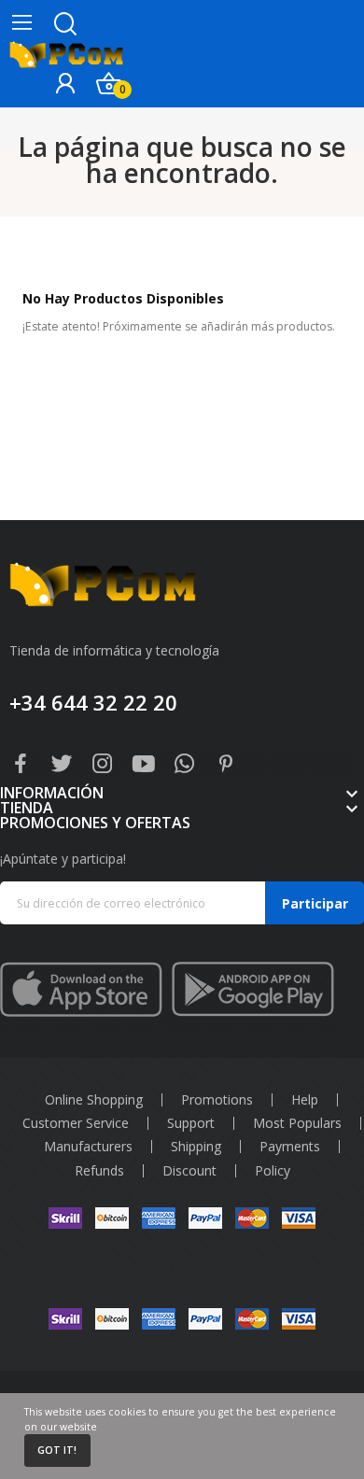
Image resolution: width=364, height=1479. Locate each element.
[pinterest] (226, 764)
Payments (289, 1146)
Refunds (99, 1170)
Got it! (57, 1450)
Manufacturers (88, 1146)
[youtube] (144, 764)
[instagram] (102, 764)
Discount (189, 1170)
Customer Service (75, 1123)
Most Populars (297, 1123)
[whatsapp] (185, 764)
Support (191, 1123)
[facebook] (20, 764)
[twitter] (61, 764)
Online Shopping (94, 1099)
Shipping (196, 1146)
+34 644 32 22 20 (93, 702)
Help (304, 1099)
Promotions (217, 1099)
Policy (272, 1170)
